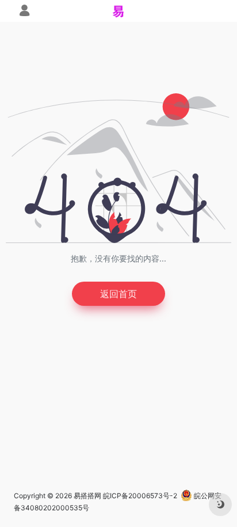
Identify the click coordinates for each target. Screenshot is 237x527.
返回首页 (118, 293)
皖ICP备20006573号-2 (140, 495)
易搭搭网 (87, 495)
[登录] (24, 11)
